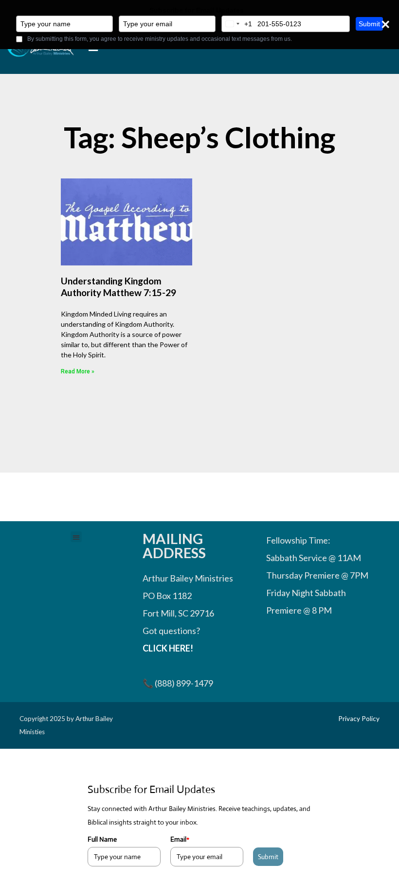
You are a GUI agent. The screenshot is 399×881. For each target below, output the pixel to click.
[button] (76, 537)
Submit (369, 24)
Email (179, 839)
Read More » (77, 371)
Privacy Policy (359, 718)
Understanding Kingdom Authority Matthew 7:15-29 (118, 287)
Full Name (102, 839)
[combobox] (237, 24)
